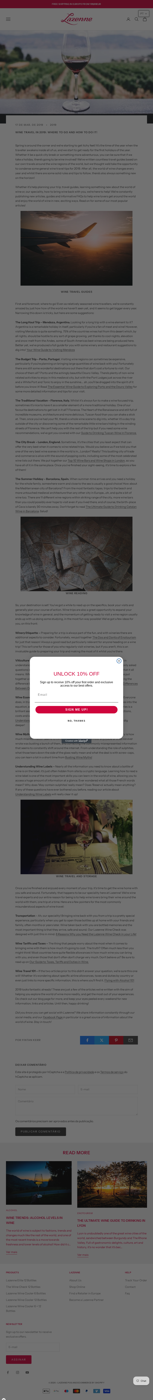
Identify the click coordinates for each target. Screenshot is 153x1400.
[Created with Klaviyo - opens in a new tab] (76, 741)
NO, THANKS (76, 721)
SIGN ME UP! (76, 709)
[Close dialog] (119, 661)
